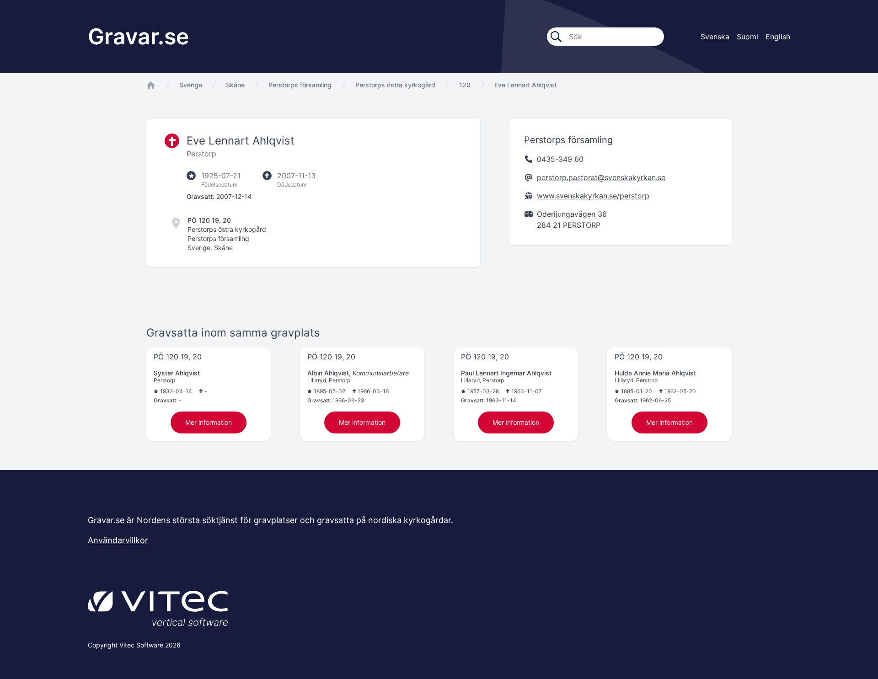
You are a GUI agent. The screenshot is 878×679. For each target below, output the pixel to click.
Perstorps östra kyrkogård (395, 85)
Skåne (235, 85)
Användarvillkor (118, 540)
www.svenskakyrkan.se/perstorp (593, 195)
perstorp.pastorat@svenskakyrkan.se (601, 177)
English (778, 36)
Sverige (190, 85)
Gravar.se (138, 36)
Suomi (747, 36)
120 (465, 85)
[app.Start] (150, 85)
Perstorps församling (300, 85)
